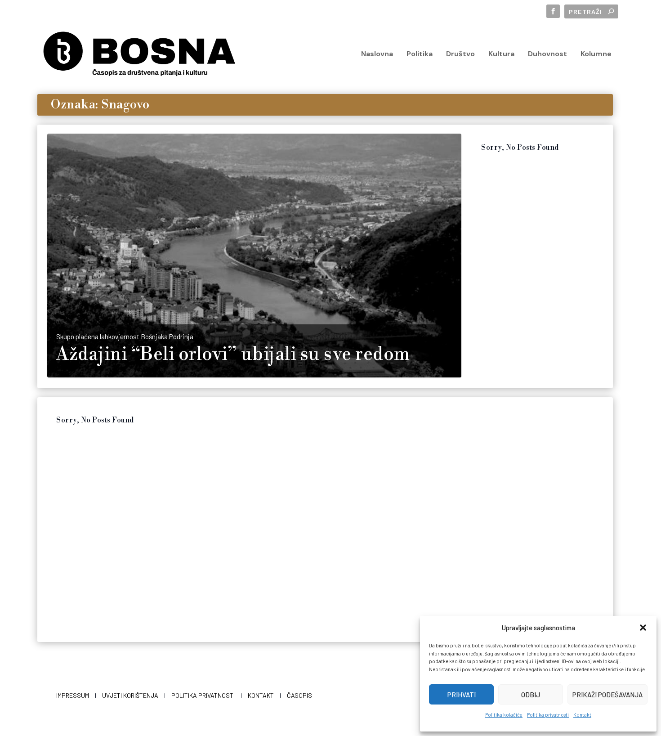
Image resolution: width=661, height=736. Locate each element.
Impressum (72, 695)
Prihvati (461, 695)
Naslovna (377, 54)
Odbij (530, 695)
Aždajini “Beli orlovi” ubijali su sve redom (233, 354)
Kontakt (582, 715)
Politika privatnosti (548, 715)
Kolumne (596, 54)
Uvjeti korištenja (130, 695)
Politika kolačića (504, 715)
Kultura (501, 54)
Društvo (460, 54)
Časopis (299, 695)
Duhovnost (547, 54)
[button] (643, 627)
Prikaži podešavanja (607, 695)
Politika (419, 54)
